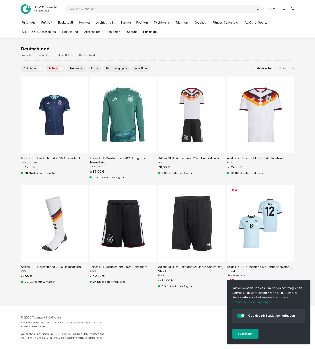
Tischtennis (162, 22)
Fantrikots (28, 22)
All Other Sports (256, 22)
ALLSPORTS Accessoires (39, 32)
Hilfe (272, 9)
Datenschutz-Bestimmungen (252, 302)
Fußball (46, 22)
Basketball (65, 22)
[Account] (283, 9)
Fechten (142, 22)
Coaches (200, 22)
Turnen (125, 22)
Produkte (26, 55)
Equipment (114, 32)
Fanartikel (150, 32)
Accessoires (92, 32)
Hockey (84, 22)
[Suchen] (258, 9)
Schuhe (132, 32)
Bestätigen (245, 334)
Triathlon (181, 22)
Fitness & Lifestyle (225, 22)
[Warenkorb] (292, 9)
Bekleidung (70, 32)
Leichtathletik (105, 22)
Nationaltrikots (64, 55)
